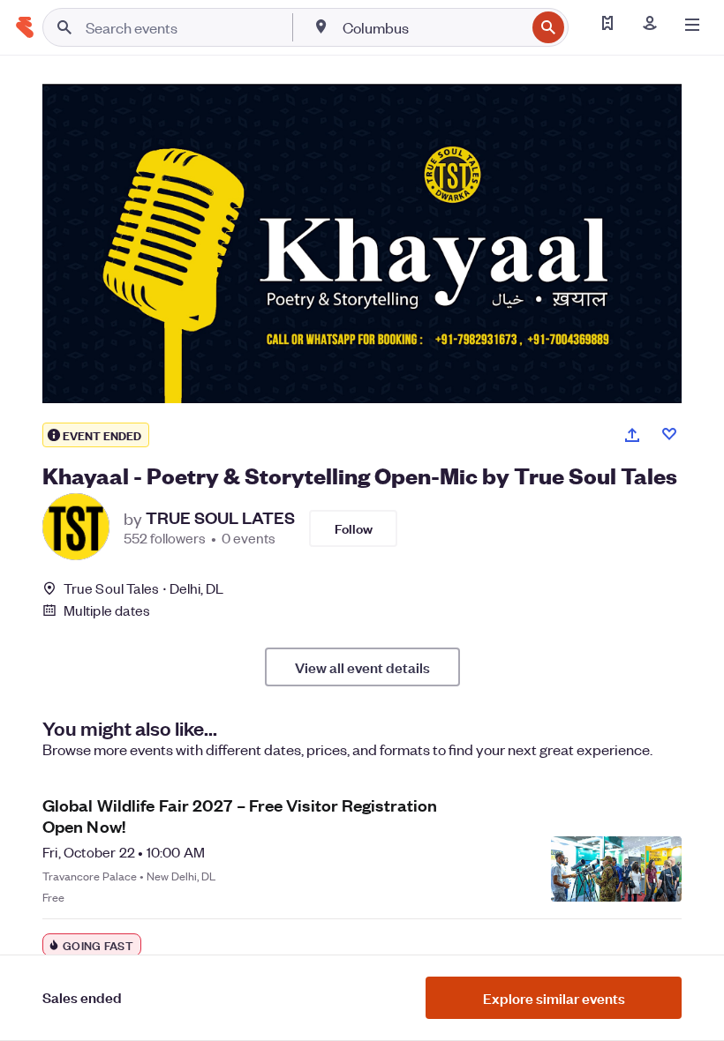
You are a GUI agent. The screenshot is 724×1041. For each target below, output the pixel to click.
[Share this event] (632, 435)
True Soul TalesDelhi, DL (144, 588)
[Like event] (669, 434)
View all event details (362, 667)
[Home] (24, 27)
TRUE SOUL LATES (220, 518)
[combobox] (432, 27)
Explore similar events (554, 997)
